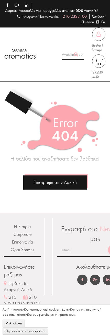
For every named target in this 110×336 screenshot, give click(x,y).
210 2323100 (75, 16)
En (103, 22)
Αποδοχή (15, 323)
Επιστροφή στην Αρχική (55, 182)
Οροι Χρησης (22, 250)
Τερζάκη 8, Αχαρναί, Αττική (18, 286)
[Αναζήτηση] (76, 54)
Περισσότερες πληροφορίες (25, 331)
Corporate (22, 234)
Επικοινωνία (22, 242)
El (98, 22)
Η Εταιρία (22, 226)
